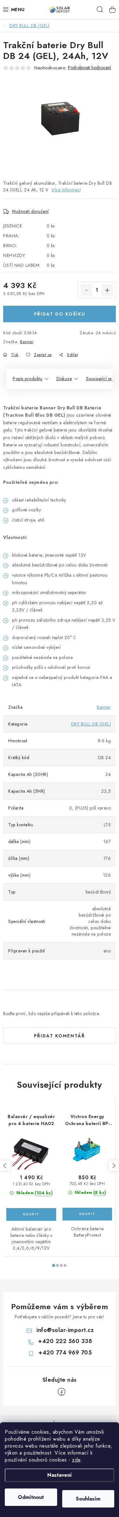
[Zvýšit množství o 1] (107, 290)
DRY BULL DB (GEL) (91, 724)
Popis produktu (27, 378)
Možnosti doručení (30, 211)
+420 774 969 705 (65, 1352)
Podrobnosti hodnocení (89, 67)
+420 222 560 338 (65, 1341)
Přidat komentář (59, 1036)
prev (5, 1166)
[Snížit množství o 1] (86, 290)
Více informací (66, 190)
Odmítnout (31, 1497)
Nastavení (59, 1475)
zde (76, 1459)
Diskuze (64, 378)
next (114, 1166)
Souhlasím (88, 1498)
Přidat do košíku (59, 314)
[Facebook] (61, 1392)
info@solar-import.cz (65, 1330)
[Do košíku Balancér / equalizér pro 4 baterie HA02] (31, 1214)
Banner (26, 342)
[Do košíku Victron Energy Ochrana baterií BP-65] (87, 1214)
